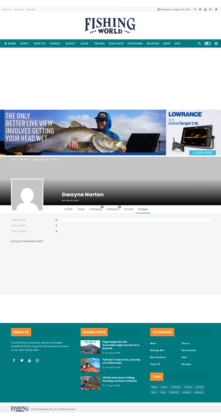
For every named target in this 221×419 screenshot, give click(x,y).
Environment (189, 350)
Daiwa (164, 387)
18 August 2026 (112, 385)
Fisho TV (155, 364)
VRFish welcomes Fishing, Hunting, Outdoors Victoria (119, 379)
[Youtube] (205, 9)
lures (163, 392)
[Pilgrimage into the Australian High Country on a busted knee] (90, 347)
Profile (68, 209)
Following (96, 208)
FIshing (188, 387)
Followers (113, 208)
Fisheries (175, 387)
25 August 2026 (112, 352)
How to (186, 343)
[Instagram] (210, 9)
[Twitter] (200, 9)
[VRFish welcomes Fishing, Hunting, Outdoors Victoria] (90, 383)
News (153, 343)
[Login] (216, 43)
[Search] (199, 43)
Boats (154, 387)
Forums (128, 209)
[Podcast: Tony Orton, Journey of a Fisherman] (90, 365)
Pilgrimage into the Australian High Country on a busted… (120, 345)
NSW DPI (174, 392)
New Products (158, 357)
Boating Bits (157, 350)
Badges (143, 209)
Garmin (199, 387)
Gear (184, 357)
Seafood (187, 392)
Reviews (186, 364)
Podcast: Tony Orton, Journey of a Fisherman (121, 361)
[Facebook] (195, 9)
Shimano (199, 392)
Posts (81, 209)
